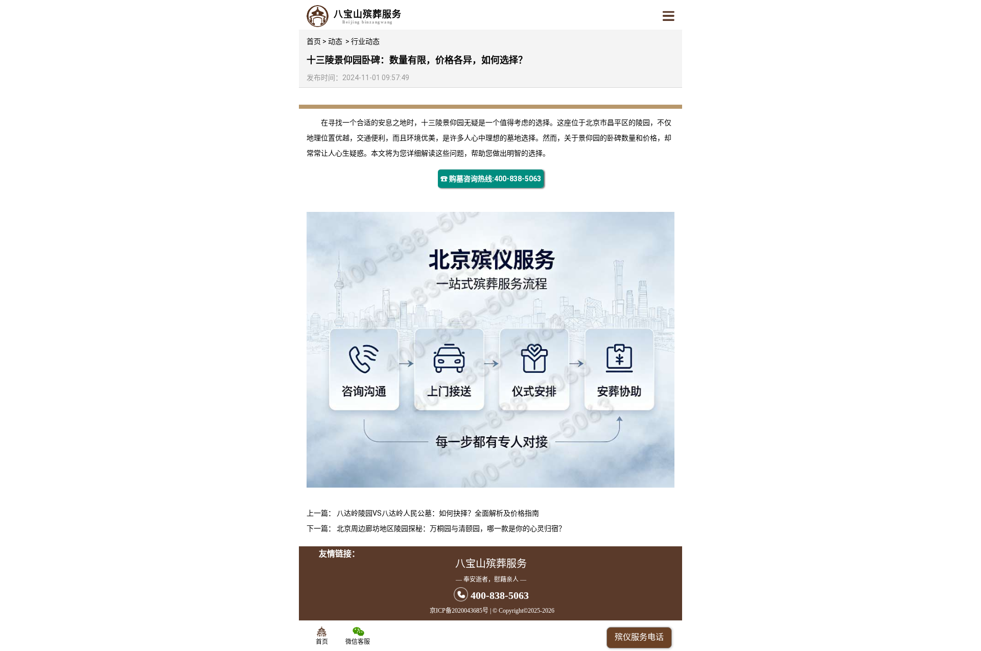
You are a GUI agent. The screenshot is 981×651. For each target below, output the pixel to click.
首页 (314, 41)
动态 (335, 41)
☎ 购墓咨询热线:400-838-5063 (490, 179)
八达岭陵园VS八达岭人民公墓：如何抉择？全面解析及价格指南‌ (438, 513)
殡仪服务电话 (639, 637)
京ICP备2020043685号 (459, 610)
